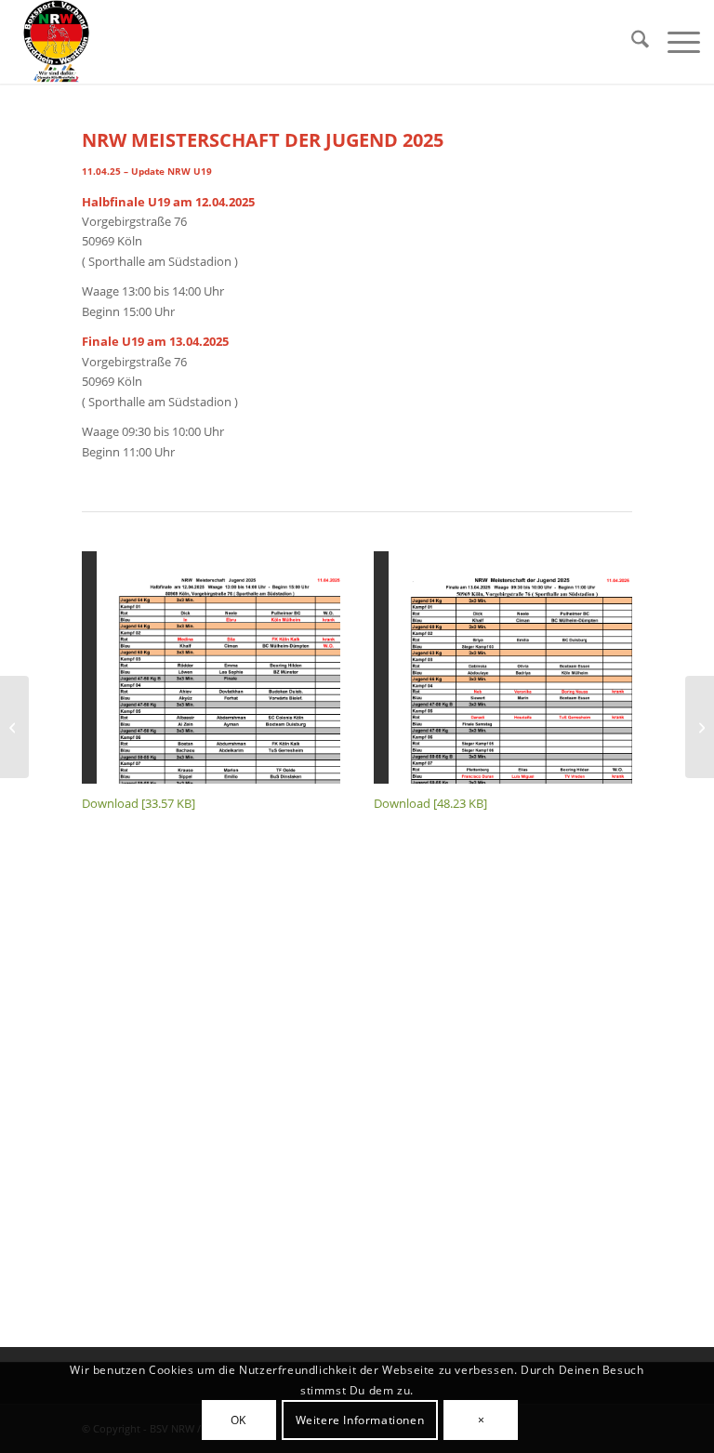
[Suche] (631, 42)
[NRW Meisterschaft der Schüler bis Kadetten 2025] (14, 727)
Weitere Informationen (360, 1420)
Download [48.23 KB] (430, 803)
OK (238, 1420)
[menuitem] (631, 42)
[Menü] (674, 42)
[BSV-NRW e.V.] (56, 42)
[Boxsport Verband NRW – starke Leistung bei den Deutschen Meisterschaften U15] (699, 727)
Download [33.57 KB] (138, 803)
